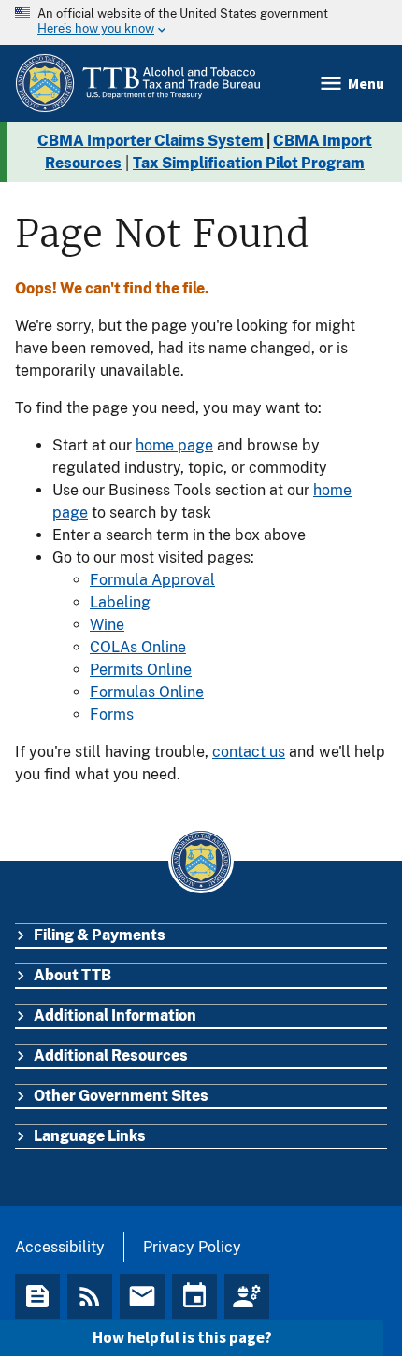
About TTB (72, 975)
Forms (112, 714)
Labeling (120, 602)
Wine (107, 625)
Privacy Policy (192, 1247)
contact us (248, 752)
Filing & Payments (99, 935)
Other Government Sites (121, 1096)
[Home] (137, 83)
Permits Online (141, 669)
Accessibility (60, 1247)
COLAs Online (138, 647)
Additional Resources (111, 1055)
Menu (366, 83)
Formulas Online (147, 692)
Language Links (90, 1136)
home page (174, 445)
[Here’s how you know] (201, 22)
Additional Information (115, 1015)
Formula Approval (152, 580)
